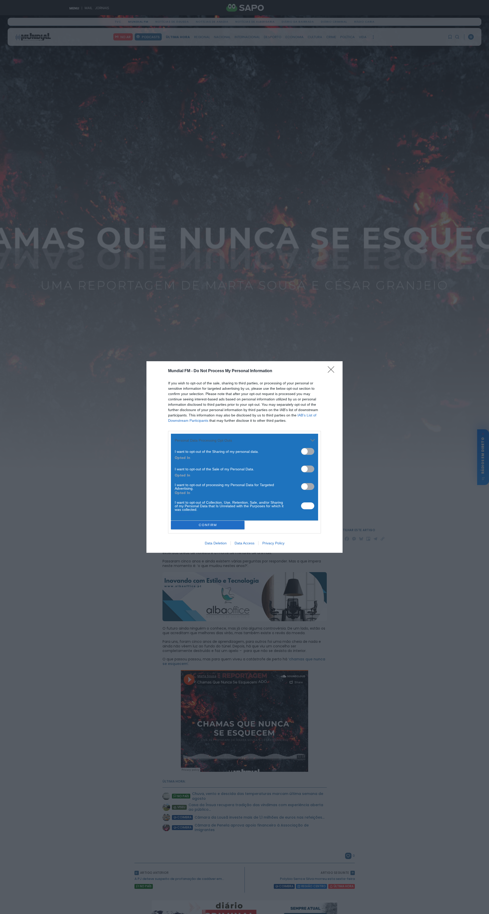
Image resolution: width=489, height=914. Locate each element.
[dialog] (244, 457)
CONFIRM (208, 525)
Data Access (244, 543)
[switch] (307, 451)
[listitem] (244, 440)
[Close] (332, 371)
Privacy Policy (273, 543)
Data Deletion (216, 543)
